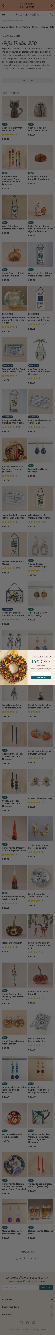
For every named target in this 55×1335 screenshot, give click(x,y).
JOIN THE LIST (41, 677)
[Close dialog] (1, 651)
